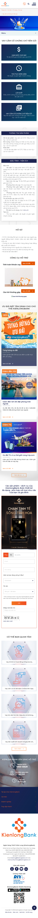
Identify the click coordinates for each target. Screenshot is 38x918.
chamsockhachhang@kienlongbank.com (19, 859)
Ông (6, 555)
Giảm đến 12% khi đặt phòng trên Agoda (17, 403)
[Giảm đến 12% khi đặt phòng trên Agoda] (19, 398)
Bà (11, 555)
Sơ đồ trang (29, 912)
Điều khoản (8, 912)
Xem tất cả (17, 475)
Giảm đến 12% (9, 371)
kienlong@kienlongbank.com (19, 858)
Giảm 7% (7, 425)
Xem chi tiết (7, 364)
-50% (5, 315)
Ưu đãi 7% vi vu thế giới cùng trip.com (19, 455)
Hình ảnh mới (7, 621)
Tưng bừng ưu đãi (10, 350)
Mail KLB (21, 912)
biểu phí (25, 210)
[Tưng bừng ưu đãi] (19, 347)
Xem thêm (17, 749)
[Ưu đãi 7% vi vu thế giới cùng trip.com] (19, 452)
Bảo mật (15, 912)
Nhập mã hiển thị (9, 608)
